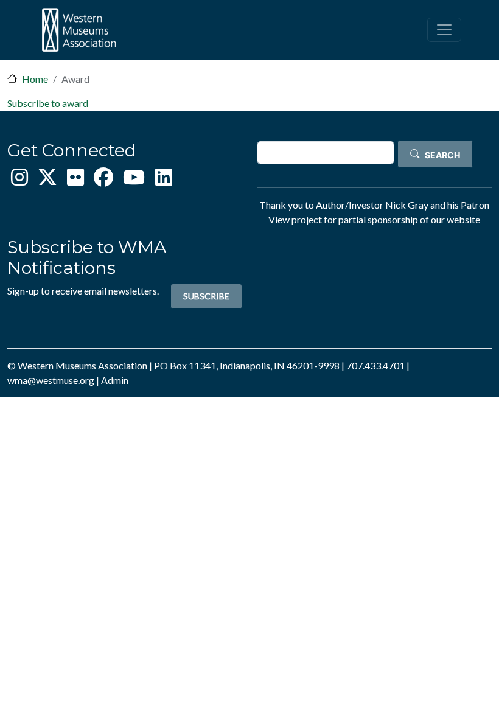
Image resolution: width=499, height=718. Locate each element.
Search (442, 155)
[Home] (78, 30)
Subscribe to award (47, 103)
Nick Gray (406, 205)
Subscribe (206, 296)
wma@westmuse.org (50, 380)
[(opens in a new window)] (19, 180)
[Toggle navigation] (444, 30)
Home (35, 79)
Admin (114, 380)
